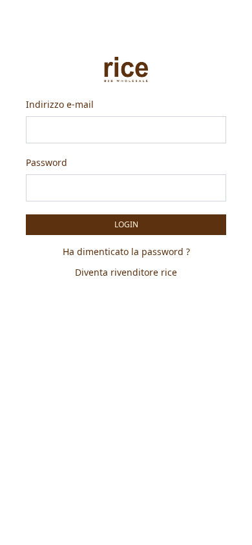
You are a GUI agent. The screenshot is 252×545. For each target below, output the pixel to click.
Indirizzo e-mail (60, 104)
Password (46, 162)
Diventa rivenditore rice (126, 272)
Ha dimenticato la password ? (126, 251)
